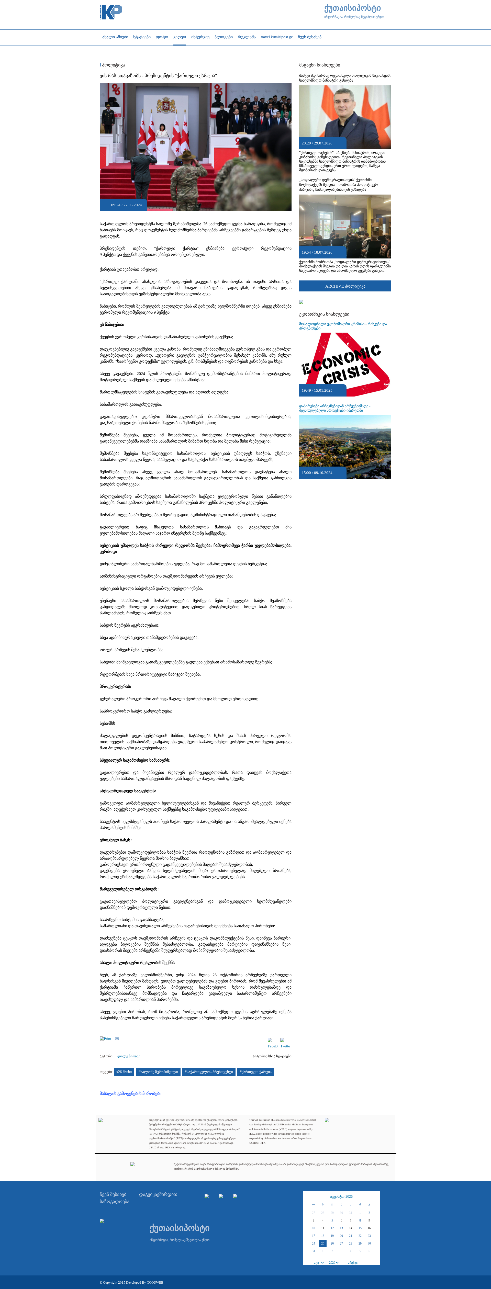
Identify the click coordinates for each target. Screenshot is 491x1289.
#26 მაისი (124, 1072)
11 (322, 1228)
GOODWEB (155, 1282)
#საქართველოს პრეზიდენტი (209, 1072)
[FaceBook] (272, 1040)
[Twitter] (285, 1040)
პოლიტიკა (113, 64)
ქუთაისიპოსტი (352, 8)
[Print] (107, 1038)
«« (307, 1197)
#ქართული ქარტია (256, 1072)
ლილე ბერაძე (128, 1056)
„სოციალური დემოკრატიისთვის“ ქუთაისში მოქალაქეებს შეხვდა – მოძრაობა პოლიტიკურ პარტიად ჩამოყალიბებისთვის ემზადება (338, 184)
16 (369, 1228)
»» (375, 1197)
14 (350, 1228)
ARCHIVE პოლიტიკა (345, 286)
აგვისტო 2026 (341, 1196)
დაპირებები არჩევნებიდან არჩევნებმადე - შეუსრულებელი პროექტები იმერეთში (335, 408)
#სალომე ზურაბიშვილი (158, 1072)
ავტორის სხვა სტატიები (272, 1056)
